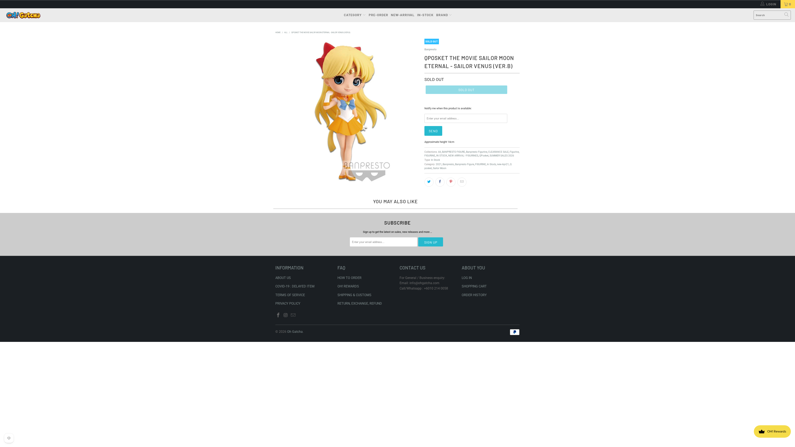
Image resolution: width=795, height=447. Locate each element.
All (439, 151)
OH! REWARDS (348, 286)
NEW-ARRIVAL (402, 15)
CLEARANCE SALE (498, 151)
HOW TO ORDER (349, 278)
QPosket (484, 155)
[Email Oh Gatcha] (293, 315)
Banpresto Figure (464, 164)
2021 (439, 164)
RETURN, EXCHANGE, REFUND (359, 303)
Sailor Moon (439, 168)
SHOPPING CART (474, 286)
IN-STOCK (425, 15)
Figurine (514, 151)
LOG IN (467, 278)
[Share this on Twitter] (429, 182)
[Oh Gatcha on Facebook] (278, 315)
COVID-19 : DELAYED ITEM (294, 286)
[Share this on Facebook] (439, 182)
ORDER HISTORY (474, 295)
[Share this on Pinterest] (450, 182)
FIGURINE (429, 155)
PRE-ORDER (378, 15)
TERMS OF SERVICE (290, 295)
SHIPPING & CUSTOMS (354, 295)
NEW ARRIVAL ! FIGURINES (463, 155)
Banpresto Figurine (476, 151)
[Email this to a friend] (461, 182)
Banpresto (430, 49)
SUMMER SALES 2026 (502, 155)
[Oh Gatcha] (23, 15)
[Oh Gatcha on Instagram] (286, 315)
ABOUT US (283, 278)
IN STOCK (441, 155)
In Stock (435, 160)
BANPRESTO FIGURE (453, 151)
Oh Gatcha (295, 332)
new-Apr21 (503, 164)
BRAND (442, 15)
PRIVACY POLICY (287, 303)
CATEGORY (353, 15)
